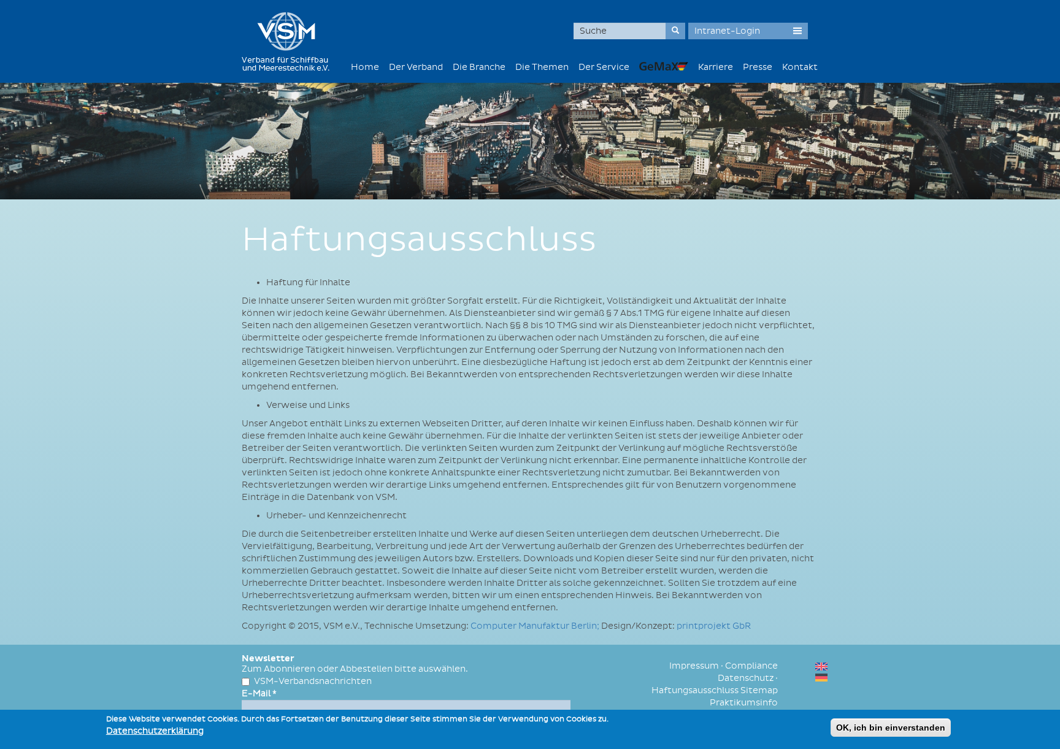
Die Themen (542, 67)
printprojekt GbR (714, 626)
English (821, 666)
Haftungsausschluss (695, 690)
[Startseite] (290, 41)
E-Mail (259, 693)
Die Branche (479, 67)
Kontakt (800, 67)
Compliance (751, 666)
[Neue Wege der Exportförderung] (663, 66)
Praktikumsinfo (744, 702)
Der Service (603, 67)
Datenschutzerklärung (155, 731)
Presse (757, 67)
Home (365, 67)
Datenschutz (746, 678)
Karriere (715, 67)
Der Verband (416, 67)
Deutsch (821, 678)
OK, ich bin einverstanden (890, 727)
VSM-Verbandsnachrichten (313, 681)
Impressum (694, 666)
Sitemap (759, 690)
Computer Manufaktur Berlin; (535, 626)
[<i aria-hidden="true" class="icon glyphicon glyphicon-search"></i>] (675, 31)
